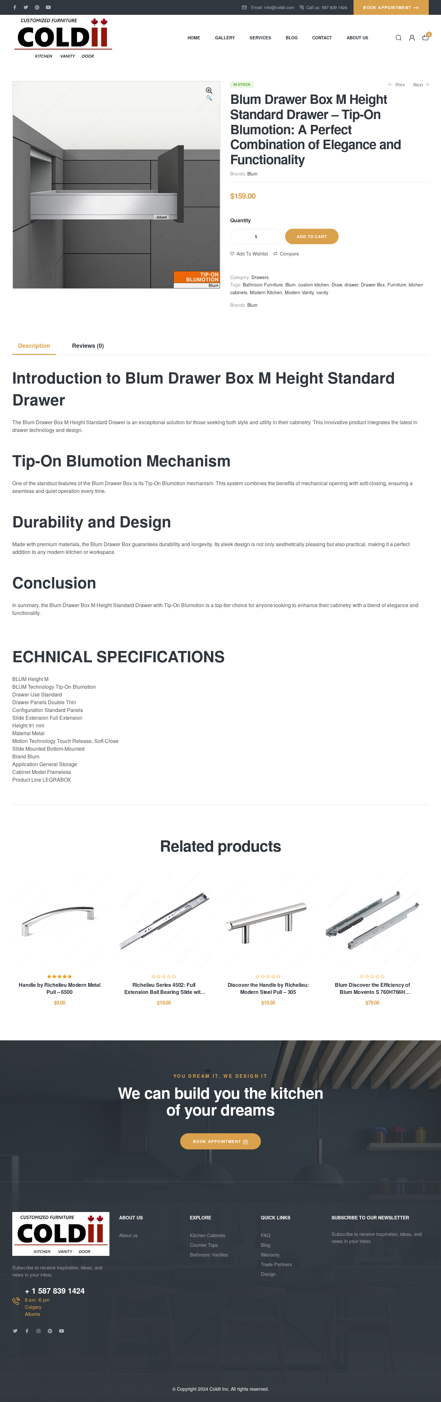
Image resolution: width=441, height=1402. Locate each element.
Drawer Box (373, 284)
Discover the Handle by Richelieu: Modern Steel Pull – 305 (268, 988)
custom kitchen (313, 284)
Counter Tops (204, 1244)
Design (268, 1273)
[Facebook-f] (14, 7)
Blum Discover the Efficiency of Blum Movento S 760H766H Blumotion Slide (372, 992)
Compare (289, 253)
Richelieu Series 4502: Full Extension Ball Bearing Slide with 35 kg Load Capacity (164, 992)
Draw (337, 284)
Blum (252, 173)
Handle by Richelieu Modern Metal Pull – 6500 (59, 988)
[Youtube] (48, 7)
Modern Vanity (299, 292)
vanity (322, 292)
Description (34, 345)
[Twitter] (26, 7)
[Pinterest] (37, 7)
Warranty (270, 1254)
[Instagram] (38, 1331)
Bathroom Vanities (209, 1254)
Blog (265, 1244)
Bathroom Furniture (263, 284)
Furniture (396, 284)
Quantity (240, 220)
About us (128, 1235)
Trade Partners (276, 1264)
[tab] (36, 345)
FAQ (266, 1235)
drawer (351, 284)
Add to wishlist (252, 253)
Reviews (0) (88, 345)
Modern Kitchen (266, 292)
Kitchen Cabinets (208, 1235)
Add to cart (312, 236)
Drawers (260, 277)
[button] (209, 94)
